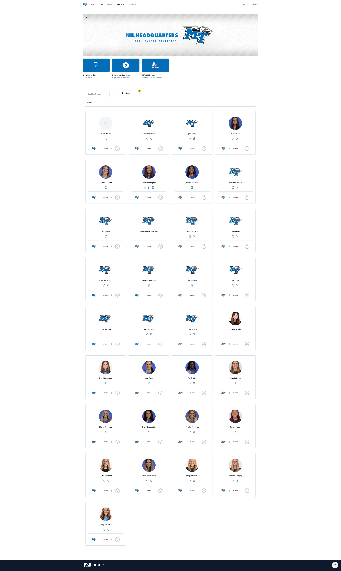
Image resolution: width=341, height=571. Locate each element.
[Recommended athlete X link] (151, 139)
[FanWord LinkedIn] (94, 565)
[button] (86, 18)
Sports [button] (119, 4)
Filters (127, 93)
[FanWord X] (98, 565)
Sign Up (254, 4)
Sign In (245, 4)
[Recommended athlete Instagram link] (106, 139)
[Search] (102, 4)
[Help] (335, 565)
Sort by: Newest (95, 94)
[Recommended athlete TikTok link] (194, 139)
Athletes (110, 4)
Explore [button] (131, 4)
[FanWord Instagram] (102, 565)
